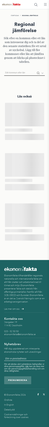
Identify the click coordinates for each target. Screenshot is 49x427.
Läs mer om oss (11, 309)
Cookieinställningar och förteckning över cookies (16, 416)
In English (9, 404)
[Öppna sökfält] (36, 4)
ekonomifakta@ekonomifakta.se (20, 334)
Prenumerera (17, 380)
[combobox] (24, 72)
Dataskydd (9, 409)
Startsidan (15, 15)
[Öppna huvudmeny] (45, 4)
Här (27, 366)
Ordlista (8, 400)
